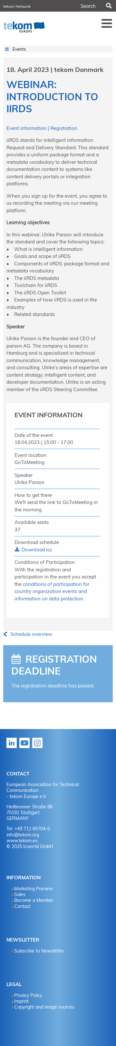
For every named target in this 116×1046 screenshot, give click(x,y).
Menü (107, 23)
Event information (27, 128)
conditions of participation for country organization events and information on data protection (52, 591)
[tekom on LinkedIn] (12, 748)
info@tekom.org (22, 835)
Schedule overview (30, 634)
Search (108, 5)
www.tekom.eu (22, 841)
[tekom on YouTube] (25, 748)
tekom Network (17, 6)
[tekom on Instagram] (38, 748)
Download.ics (36, 550)
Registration (63, 128)
